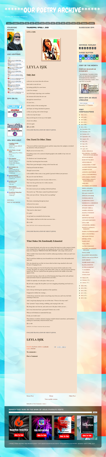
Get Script (11, 94)
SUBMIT (15, 23)
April (83, 149)
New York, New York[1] (15, 177)
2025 (73, 23)
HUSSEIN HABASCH (88, 205)
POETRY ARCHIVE (18, 89)
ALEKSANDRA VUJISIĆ (89, 165)
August (84, 139)
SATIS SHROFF (86, 260)
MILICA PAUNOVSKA (88, 234)
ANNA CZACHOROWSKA (89, 174)
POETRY (33, 349)
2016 (27, 23)
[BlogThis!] (59, 347)
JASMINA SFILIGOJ (87, 210)
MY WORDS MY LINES (13, 167)
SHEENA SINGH (18, 61)
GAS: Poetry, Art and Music (14, 150)
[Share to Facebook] (63, 347)
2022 (58, 23)
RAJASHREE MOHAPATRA (89, 255)
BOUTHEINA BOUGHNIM (89, 186)
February (84, 280)
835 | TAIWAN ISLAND (15, 188)
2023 (63, 23)
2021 (53, 23)
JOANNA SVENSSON (88, 213)
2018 (37, 23)
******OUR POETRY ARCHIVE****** (52, 10)
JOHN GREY (85, 215)
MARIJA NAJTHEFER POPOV (90, 231)
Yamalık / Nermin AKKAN (15, 146)
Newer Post (30, 396)
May (83, 146)
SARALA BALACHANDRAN (90, 257)
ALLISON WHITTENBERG (89, 167)
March (84, 278)
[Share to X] (61, 347)
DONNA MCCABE (87, 191)
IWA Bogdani (12, 158)
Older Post (72, 396)
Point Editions (12, 187)
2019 (42, 23)
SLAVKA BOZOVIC (87, 265)
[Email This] (58, 347)
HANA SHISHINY (18, 82)
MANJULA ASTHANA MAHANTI (88, 228)
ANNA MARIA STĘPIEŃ (89, 177)
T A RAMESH (86, 270)
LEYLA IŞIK (85, 222)
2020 (47, 23)
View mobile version (51, 399)
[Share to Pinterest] (65, 347)
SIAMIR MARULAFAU (88, 262)
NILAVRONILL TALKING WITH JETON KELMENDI (90, 154)
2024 (68, 23)
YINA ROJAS (85, 272)
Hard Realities (12, 182)
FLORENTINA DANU (88, 200)
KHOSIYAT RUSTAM (88, 218)
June (83, 144)
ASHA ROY (85, 183)
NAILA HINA (86, 244)
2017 (32, 23)
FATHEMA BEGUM (87, 198)
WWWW (91, 23)
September (85, 136)
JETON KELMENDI (87, 157)
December (85, 129)
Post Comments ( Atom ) (40, 404)
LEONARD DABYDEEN (88, 220)
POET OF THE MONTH (13, 202)
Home (9, 23)
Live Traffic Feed (16, 57)
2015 (21, 23)
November (85, 131)
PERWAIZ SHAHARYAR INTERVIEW (87, 70)
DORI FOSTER (18, 72)
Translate (90, 105)
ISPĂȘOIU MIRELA (87, 208)
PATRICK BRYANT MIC (15, 75)
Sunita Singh (12, 194)
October (84, 134)
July (83, 141)
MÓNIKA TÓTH (11, 93)
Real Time (15, 94)
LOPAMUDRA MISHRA (88, 225)
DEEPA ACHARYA (87, 188)
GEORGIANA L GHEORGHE (90, 203)
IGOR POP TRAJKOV (88, 160)
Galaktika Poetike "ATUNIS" (13, 143)
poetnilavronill (13, 181)
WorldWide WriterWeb (15, 192)
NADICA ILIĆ (86, 241)
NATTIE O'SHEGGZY (88, 246)
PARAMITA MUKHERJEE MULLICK (89, 249)
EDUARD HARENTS (88, 193)
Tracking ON (20, 94)
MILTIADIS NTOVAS (88, 236)
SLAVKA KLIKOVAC (88, 267)
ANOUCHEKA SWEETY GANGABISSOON (89, 180)
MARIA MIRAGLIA (87, 151)
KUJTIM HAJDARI (11, 79)
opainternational (13, 175)
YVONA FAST (86, 274)
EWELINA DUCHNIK (88, 195)
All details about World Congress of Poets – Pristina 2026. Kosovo (14, 161)
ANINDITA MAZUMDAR (89, 172)
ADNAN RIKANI (86, 162)
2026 (82, 115)
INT (78, 23)
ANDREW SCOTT (87, 169)
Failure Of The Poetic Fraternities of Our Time (15, 170)
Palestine (84, 23)
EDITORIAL (10, 200)
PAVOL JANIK (86, 252)
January (84, 282)
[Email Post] (55, 347)
